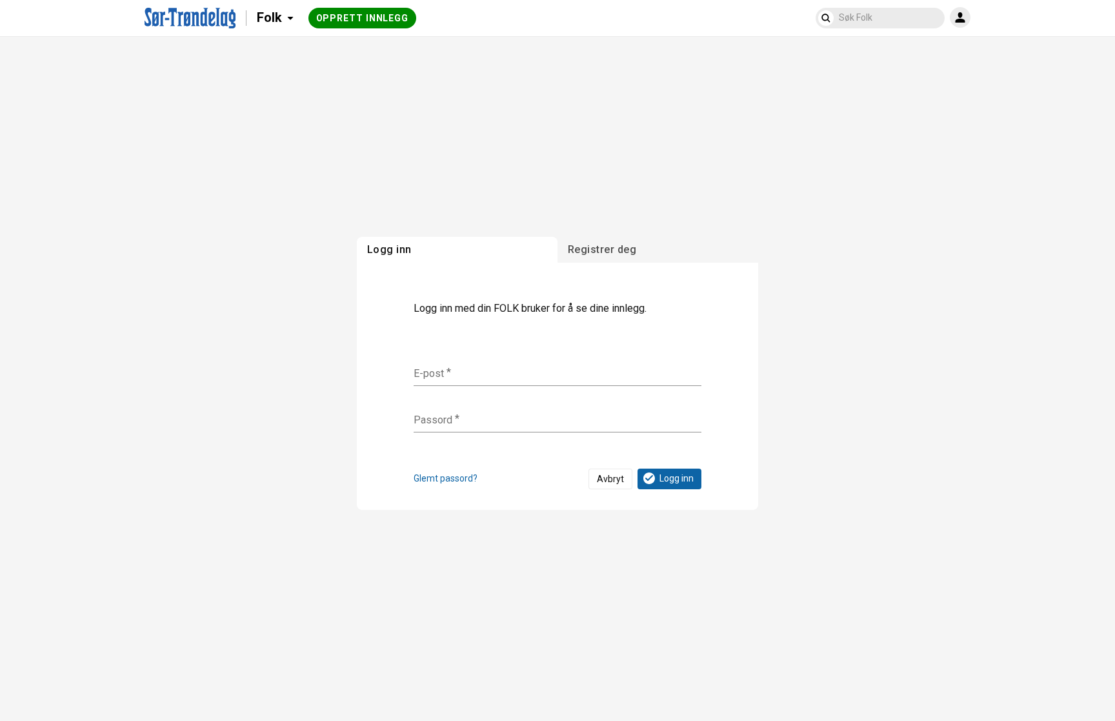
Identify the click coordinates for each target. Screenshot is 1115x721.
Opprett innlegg (362, 18)
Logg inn (676, 478)
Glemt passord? (445, 478)
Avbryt (610, 479)
